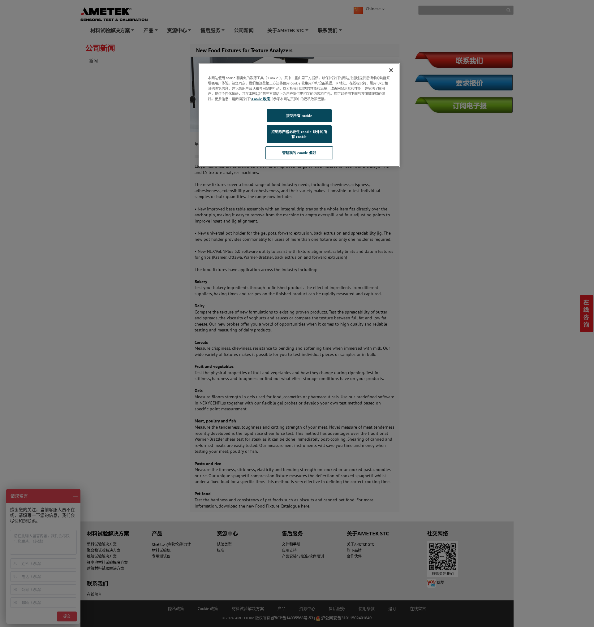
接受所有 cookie (299, 115)
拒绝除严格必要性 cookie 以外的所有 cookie (299, 134)
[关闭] (391, 70)
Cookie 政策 (261, 99)
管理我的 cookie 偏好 (299, 152)
